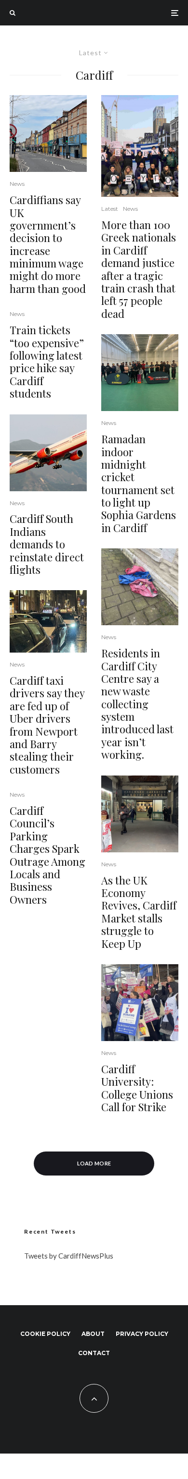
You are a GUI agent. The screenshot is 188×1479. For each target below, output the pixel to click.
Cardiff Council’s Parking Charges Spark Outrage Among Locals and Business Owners (47, 855)
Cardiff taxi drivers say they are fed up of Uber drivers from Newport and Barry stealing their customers (47, 725)
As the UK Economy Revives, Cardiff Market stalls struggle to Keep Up (138, 912)
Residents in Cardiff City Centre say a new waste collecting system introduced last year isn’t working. (137, 704)
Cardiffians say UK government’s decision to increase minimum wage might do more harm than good (48, 244)
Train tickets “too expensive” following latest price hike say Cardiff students (47, 362)
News (17, 183)
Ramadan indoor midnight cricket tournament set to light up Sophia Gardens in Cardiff (138, 483)
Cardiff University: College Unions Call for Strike (137, 1088)
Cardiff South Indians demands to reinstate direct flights (47, 544)
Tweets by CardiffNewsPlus (68, 1255)
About (93, 1333)
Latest (109, 208)
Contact (94, 1353)
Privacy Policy (142, 1333)
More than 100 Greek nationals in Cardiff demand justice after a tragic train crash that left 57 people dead (138, 269)
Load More (94, 1163)
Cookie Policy (45, 1333)
